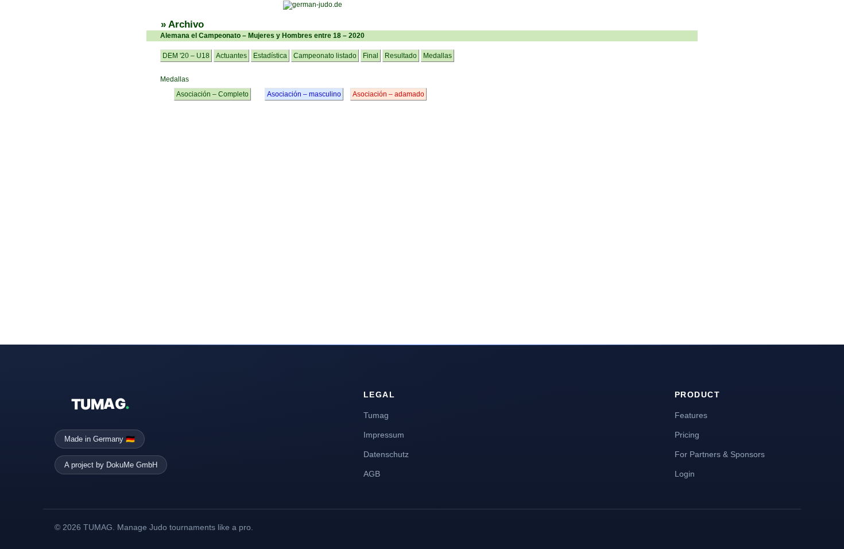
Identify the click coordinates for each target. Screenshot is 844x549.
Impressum (383, 434)
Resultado (401, 56)
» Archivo (182, 24)
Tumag (376, 415)
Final (370, 56)
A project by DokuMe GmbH (110, 465)
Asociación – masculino (304, 94)
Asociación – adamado (388, 94)
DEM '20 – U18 (186, 56)
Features (691, 415)
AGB (371, 473)
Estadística (270, 56)
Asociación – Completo (212, 94)
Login (685, 473)
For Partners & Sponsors (720, 454)
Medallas (437, 56)
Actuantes (231, 56)
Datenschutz (386, 454)
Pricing (687, 434)
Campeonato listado (325, 56)
